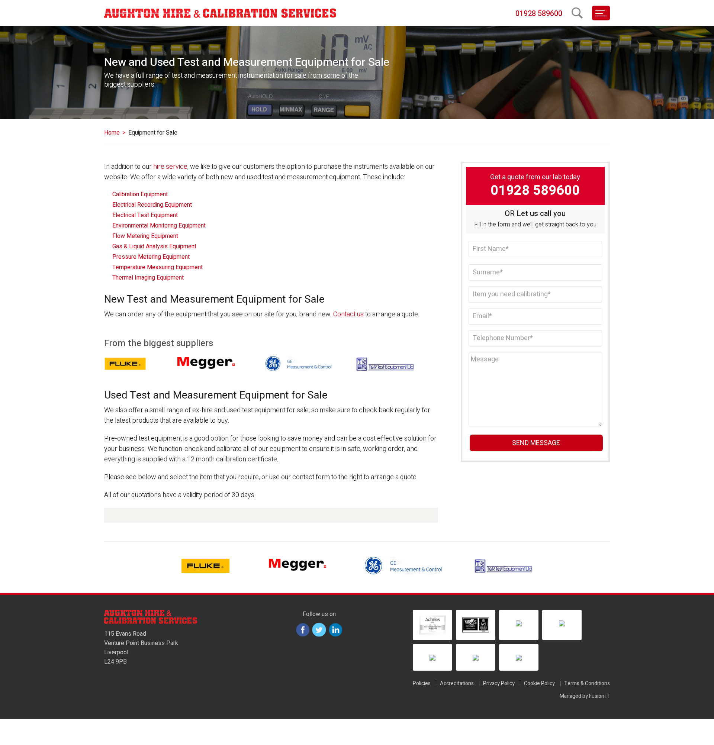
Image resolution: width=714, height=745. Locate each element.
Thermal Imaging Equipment (148, 277)
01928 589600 (538, 13)
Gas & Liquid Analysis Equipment (154, 246)
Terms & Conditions (587, 683)
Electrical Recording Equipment (152, 204)
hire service (170, 167)
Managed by (585, 696)
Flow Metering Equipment (145, 236)
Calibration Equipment (140, 194)
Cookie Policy (539, 683)
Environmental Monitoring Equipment (159, 225)
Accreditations (457, 683)
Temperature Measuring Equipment (157, 267)
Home (112, 132)
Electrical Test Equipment (145, 215)
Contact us (348, 314)
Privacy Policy (499, 683)
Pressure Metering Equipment (151, 256)
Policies (422, 683)
